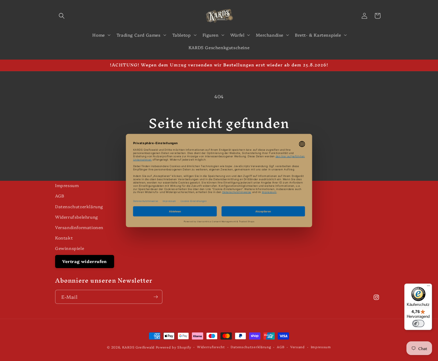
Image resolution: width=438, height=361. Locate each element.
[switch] (418, 323)
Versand (297, 347)
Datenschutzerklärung (79, 206)
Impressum (67, 185)
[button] (61, 15)
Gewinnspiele (69, 248)
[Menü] (428, 287)
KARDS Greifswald (138, 347)
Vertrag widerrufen (84, 261)
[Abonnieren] (155, 297)
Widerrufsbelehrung (76, 217)
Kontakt (64, 238)
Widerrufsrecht (211, 347)
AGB (59, 196)
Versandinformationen (79, 227)
